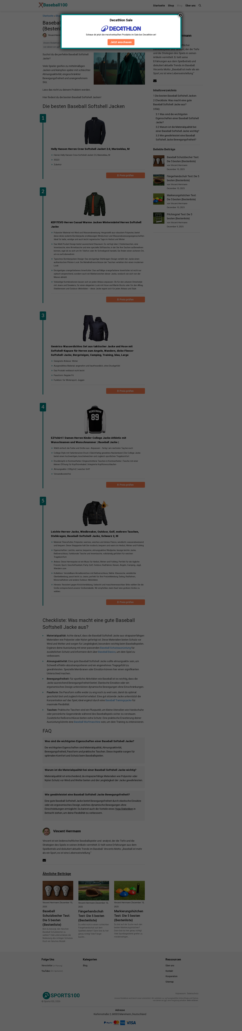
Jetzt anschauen (121, 42)
